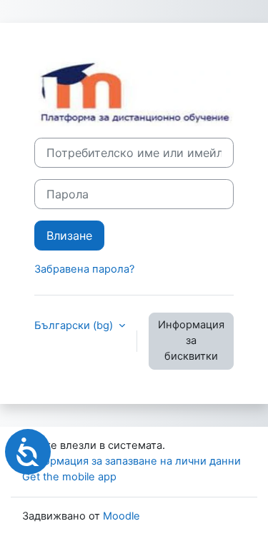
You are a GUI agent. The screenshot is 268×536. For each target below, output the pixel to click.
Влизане (69, 235)
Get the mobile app (69, 476)
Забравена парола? (84, 269)
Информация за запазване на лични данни (131, 461)
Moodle (121, 516)
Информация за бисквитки (191, 340)
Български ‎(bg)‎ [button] (75, 325)
